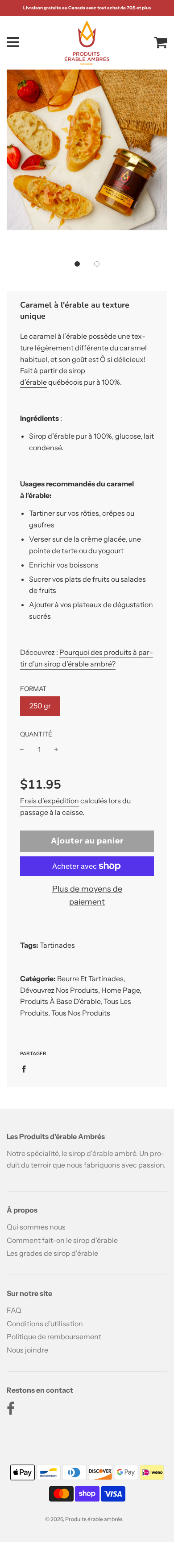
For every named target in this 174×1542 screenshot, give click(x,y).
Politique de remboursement (54, 1336)
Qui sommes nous (36, 1226)
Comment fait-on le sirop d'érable (62, 1240)
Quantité (36, 734)
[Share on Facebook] (26, 1068)
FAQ (14, 1310)
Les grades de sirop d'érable (52, 1253)
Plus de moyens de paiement (87, 895)
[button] (77, 264)
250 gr (40, 705)
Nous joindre (27, 1349)
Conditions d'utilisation (45, 1323)
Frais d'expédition (49, 800)
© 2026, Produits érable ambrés (84, 1519)
